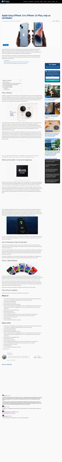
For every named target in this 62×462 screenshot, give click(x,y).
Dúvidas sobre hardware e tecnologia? (52, 66)
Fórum (53, 1)
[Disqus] (22, 379)
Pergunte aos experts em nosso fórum (52, 67)
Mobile (41, 1)
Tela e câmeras (6, 82)
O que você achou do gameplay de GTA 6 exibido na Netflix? (52, 99)
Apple (5, 348)
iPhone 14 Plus (7, 89)
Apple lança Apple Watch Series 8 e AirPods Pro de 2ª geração (16, 62)
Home (2, 4)
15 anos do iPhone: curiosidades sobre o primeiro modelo (15, 63)
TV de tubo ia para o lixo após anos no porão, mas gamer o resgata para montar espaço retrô (52, 180)
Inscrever (52, 80)
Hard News (25, 1)
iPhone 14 (6, 88)
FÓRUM (54, 64)
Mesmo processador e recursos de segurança (12, 83)
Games (45, 1)
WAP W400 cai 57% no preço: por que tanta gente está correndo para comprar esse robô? (52, 134)
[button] (53, 21)
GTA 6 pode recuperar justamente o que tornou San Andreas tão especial (52, 116)
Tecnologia (36, 1)
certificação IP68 (23, 101)
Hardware (31, 1)
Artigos (49, 1)
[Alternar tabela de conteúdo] (20, 81)
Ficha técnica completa (7, 87)
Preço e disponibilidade (7, 85)
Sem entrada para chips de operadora (10, 84)
